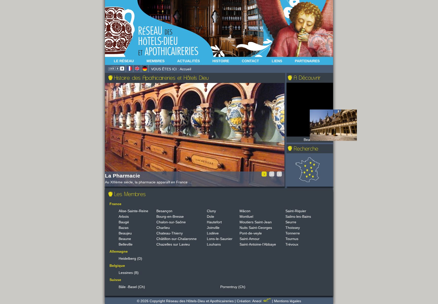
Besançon (164, 211)
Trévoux (291, 244)
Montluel (246, 216)
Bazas (124, 228)
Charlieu (163, 228)
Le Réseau (124, 61)
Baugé (124, 222)
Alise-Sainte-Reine (133, 211)
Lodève (213, 233)
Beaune (125, 239)
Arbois (124, 216)
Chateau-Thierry (169, 233)
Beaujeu (125, 233)
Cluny (211, 211)
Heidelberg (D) (130, 258)
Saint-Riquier (295, 211)
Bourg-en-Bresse (170, 216)
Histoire (220, 61)
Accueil (185, 69)
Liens (277, 61)
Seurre (290, 222)
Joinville (213, 228)
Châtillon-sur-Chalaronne (176, 239)
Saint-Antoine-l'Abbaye (258, 244)
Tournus (291, 239)
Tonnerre (292, 233)
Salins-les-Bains (298, 216)
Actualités (188, 61)
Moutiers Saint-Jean (256, 222)
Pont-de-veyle (251, 233)
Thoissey (292, 228)
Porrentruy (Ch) (232, 287)
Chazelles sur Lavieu (173, 244)
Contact (250, 61)
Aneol (257, 301)
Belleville (126, 244)
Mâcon (245, 211)
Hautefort (214, 222)
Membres (156, 61)
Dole (210, 216)
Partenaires (307, 61)
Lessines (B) (129, 273)
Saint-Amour (250, 239)
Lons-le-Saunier (219, 239)
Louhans (214, 244)
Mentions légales (287, 301)
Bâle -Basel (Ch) (132, 287)
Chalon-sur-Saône (171, 222)
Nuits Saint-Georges (256, 228)
